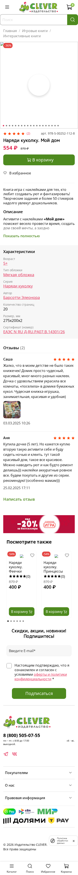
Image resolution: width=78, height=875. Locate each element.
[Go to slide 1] (3, 125)
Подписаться (39, 693)
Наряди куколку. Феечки (16, 567)
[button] (8, 621)
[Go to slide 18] (55, 125)
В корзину (20, 611)
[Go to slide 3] (9, 125)
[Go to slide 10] (30, 125)
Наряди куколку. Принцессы (53, 567)
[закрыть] (74, 841)
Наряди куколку (18, 286)
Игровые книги (35, 30)
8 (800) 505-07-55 (21, 735)
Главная (10, 30)
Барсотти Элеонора (21, 297)
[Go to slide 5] (15, 125)
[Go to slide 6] (18, 125)
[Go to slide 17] (52, 125)
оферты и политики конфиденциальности (41, 676)
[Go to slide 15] (46, 125)
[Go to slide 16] (49, 125)
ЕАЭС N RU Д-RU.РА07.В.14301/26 (34, 331)
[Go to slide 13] (40, 125)
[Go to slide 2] (6, 125)
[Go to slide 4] (12, 125)
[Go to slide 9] (27, 125)
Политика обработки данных (62, 840)
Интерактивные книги (22, 36)
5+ (5, 263)
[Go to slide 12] (36, 125)
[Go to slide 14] (43, 125)
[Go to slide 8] (24, 125)
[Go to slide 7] (21, 125)
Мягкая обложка (18, 274)
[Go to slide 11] (33, 125)
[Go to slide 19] (58, 125)
